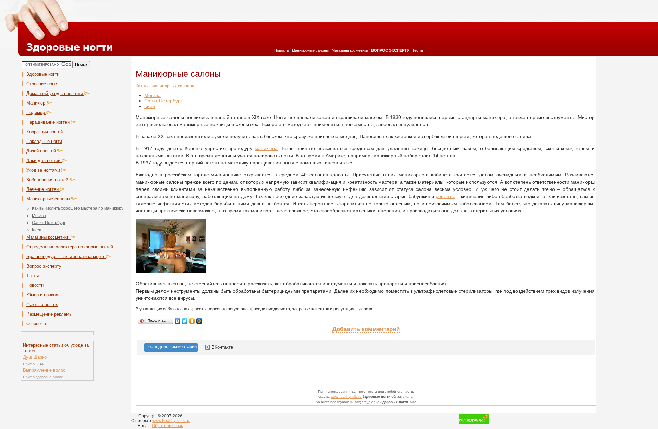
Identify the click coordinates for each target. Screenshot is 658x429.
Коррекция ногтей (44, 131)
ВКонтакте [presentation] (221, 347)
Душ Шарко (35, 357)
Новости (281, 50)
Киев (36, 230)
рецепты (445, 196)
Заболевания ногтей (48, 179)
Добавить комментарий (366, 329)
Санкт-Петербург (48, 222)
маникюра (266, 148)
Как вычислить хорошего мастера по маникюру (77, 208)
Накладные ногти (44, 141)
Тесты (417, 50)
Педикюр (36, 112)
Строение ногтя (42, 83)
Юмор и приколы (43, 294)
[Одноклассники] (192, 321)
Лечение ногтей (43, 189)
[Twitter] (184, 321)
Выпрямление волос (44, 370)
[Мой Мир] (199, 321)
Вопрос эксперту (43, 266)
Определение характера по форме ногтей (69, 246)
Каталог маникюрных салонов (165, 86)
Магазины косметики (350, 50)
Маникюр (36, 103)
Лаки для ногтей (44, 160)
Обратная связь (167, 425)
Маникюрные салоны (310, 50)
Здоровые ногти (42, 74)
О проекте (36, 323)
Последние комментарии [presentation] (171, 346)
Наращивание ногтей (48, 122)
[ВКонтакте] (177, 321)
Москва (39, 215)
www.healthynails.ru (346, 397)
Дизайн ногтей (41, 151)
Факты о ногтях (42, 304)
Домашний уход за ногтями (55, 93)
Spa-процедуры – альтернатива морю (66, 256)
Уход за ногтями (43, 170)
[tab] (171, 347)
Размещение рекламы (49, 314)
